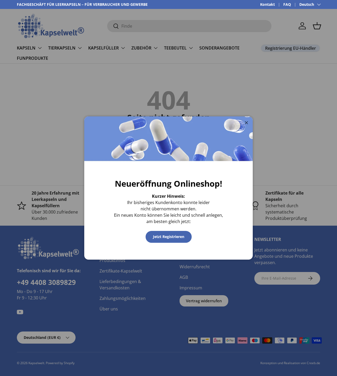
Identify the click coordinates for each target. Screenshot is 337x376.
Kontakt (267, 4)
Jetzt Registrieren (168, 236)
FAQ (287, 4)
